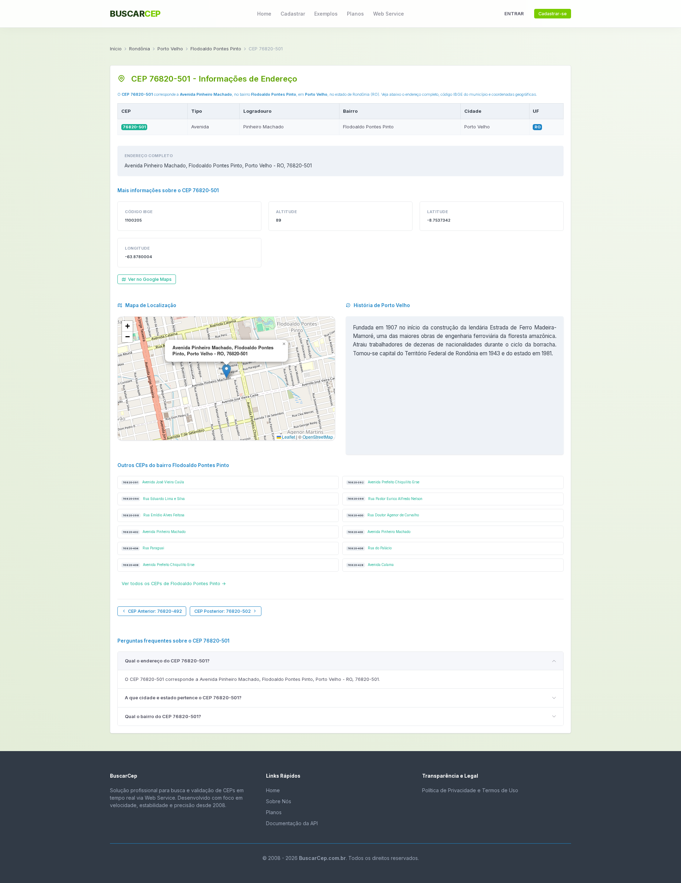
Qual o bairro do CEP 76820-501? (163, 716)
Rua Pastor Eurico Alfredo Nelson (385, 499)
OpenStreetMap (318, 437)
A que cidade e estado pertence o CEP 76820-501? (183, 697)
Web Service (388, 14)
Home (264, 14)
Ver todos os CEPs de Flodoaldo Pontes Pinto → (174, 583)
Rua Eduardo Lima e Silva (154, 499)
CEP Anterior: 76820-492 (155, 611)
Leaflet (288, 437)
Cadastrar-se (552, 13)
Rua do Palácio (370, 548)
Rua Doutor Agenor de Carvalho (383, 515)
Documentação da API (292, 823)
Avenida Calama (371, 565)
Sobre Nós (278, 801)
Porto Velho (170, 48)
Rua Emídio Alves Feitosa (153, 515)
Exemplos (326, 14)
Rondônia (139, 48)
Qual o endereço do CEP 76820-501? (167, 660)
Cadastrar (293, 14)
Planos (355, 14)
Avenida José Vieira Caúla (153, 482)
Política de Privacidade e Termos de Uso (470, 790)
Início (116, 48)
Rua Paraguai (143, 548)
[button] (226, 371)
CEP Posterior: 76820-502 (222, 611)
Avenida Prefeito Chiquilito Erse (383, 482)
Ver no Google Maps (150, 279)
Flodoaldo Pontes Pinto (215, 48)
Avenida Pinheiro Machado (154, 532)
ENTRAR (514, 13)
